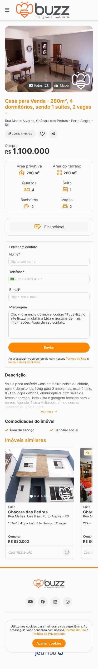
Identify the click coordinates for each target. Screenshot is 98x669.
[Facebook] (43, 602)
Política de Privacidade (24, 362)
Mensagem (18, 307)
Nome (14, 254)
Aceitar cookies (49, 643)
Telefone (16, 272)
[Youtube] (30, 602)
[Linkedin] (55, 602)
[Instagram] (68, 602)
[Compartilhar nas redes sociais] (53, 134)
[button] (49, 59)
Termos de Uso (76, 358)
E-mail (14, 290)
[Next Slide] (89, 59)
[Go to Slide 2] (35, 496)
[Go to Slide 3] (38, 496)
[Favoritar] (42, 134)
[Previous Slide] (9, 59)
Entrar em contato (23, 247)
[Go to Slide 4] (42, 496)
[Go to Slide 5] (45, 496)
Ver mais (47, 411)
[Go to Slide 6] (48, 496)
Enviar (49, 347)
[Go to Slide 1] (31, 496)
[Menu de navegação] (7, 10)
